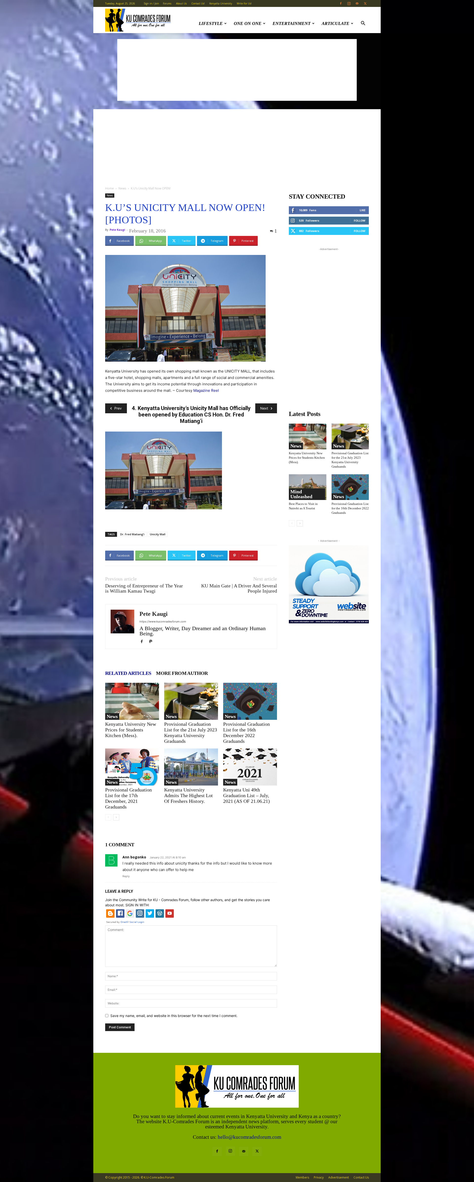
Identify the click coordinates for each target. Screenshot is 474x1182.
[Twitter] (365, 3)
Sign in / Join (151, 3)
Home (109, 188)
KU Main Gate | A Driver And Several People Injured (239, 588)
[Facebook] (340, 3)
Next (264, 408)
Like (362, 210)
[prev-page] (108, 817)
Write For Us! (244, 3)
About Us (181, 3)
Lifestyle (211, 23)
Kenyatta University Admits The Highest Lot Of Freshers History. (188, 795)
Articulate (335, 23)
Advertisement (338, 1177)
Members (302, 1177)
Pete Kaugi (117, 229)
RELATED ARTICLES (128, 673)
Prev (118, 408)
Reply (126, 876)
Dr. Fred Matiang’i (132, 534)
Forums (167, 3)
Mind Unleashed (301, 494)
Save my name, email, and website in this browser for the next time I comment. (173, 1016)
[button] (363, 23)
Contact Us (361, 1177)
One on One (247, 23)
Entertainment (292, 23)
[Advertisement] (237, 70)
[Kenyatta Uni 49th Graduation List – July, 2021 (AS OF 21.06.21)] (250, 767)
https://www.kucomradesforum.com (162, 621)
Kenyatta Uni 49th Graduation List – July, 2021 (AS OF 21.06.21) (246, 795)
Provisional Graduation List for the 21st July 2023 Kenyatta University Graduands (190, 732)
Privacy (319, 1177)
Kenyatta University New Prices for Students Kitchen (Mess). (130, 729)
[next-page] (116, 817)
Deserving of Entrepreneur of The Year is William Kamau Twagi (144, 588)
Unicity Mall (157, 534)
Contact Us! (198, 3)
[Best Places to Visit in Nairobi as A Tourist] (307, 487)
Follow (359, 220)
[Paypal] (152, 642)
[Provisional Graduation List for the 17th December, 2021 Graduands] (132, 767)
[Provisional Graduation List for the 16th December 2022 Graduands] (250, 701)
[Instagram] (349, 3)
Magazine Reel (206, 390)
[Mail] (357, 3)
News (122, 188)
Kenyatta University (220, 3)
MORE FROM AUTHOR (182, 673)
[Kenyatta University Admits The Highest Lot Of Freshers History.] (191, 767)
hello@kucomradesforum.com (249, 1137)
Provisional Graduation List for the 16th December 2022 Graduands (246, 732)
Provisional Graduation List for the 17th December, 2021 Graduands (128, 798)
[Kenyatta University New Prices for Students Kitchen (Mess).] (132, 701)
